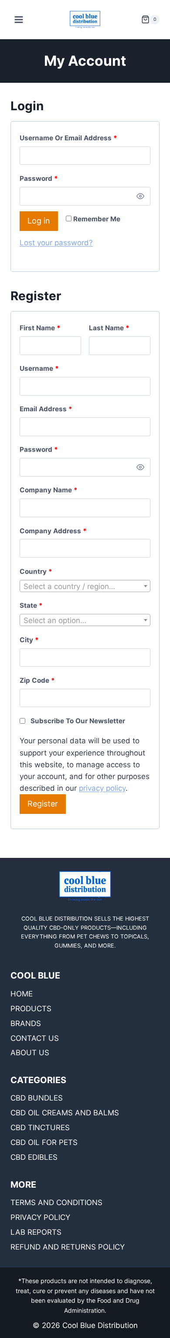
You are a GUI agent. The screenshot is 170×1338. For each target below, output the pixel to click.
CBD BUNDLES (36, 1098)
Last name (109, 328)
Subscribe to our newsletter (78, 721)
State (31, 605)
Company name (49, 490)
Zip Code (37, 680)
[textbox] (85, 586)
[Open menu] (18, 19)
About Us (29, 1052)
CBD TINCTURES (40, 1127)
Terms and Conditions (56, 1202)
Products (30, 1008)
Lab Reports (35, 1232)
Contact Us (34, 1038)
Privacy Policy (40, 1217)
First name (40, 328)
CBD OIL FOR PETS (44, 1142)
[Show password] (140, 196)
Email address (61, 408)
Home (21, 993)
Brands (25, 1023)
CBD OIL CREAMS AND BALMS (64, 1112)
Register (42, 803)
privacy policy (102, 788)
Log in (38, 220)
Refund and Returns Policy (67, 1247)
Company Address (53, 531)
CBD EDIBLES (34, 1157)
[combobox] (85, 586)
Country (36, 571)
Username (54, 368)
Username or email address (83, 137)
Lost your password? (56, 242)
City (29, 640)
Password (53, 178)
